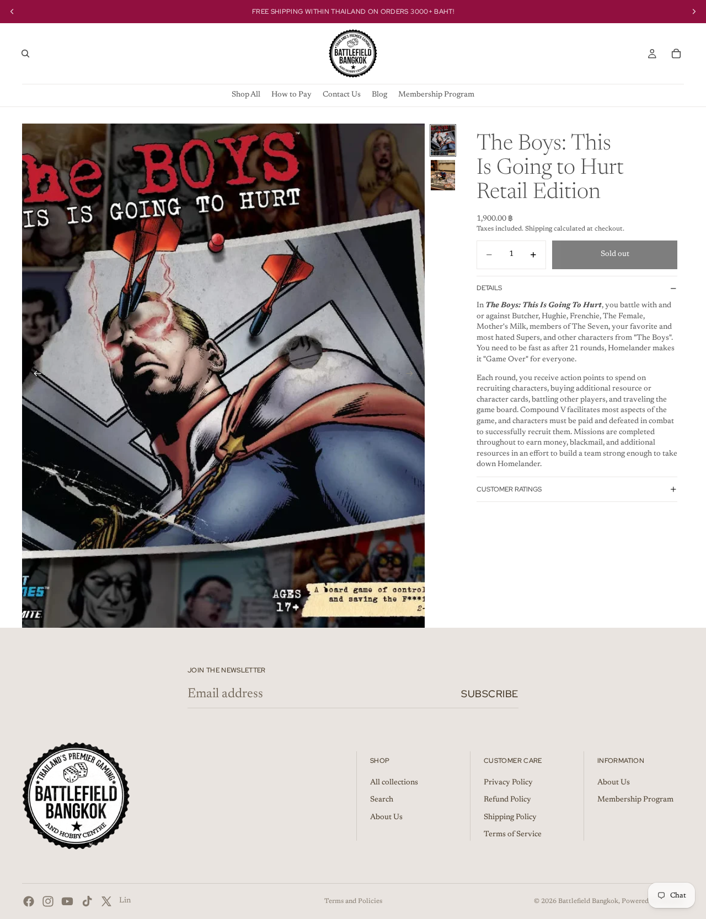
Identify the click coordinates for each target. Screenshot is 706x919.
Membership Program (635, 800)
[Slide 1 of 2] (443, 140)
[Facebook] (28, 901)
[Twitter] (106, 901)
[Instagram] (48, 901)
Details (489, 288)
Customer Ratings (509, 489)
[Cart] (676, 53)
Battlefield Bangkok (588, 901)
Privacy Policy (508, 783)
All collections (394, 783)
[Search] (25, 53)
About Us (386, 817)
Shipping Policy (510, 817)
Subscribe (489, 693)
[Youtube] (67, 901)
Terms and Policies (353, 901)
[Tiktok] (87, 901)
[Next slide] (412, 376)
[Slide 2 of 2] (443, 175)
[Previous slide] (34, 376)
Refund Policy (507, 800)
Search (381, 800)
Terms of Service (513, 835)
